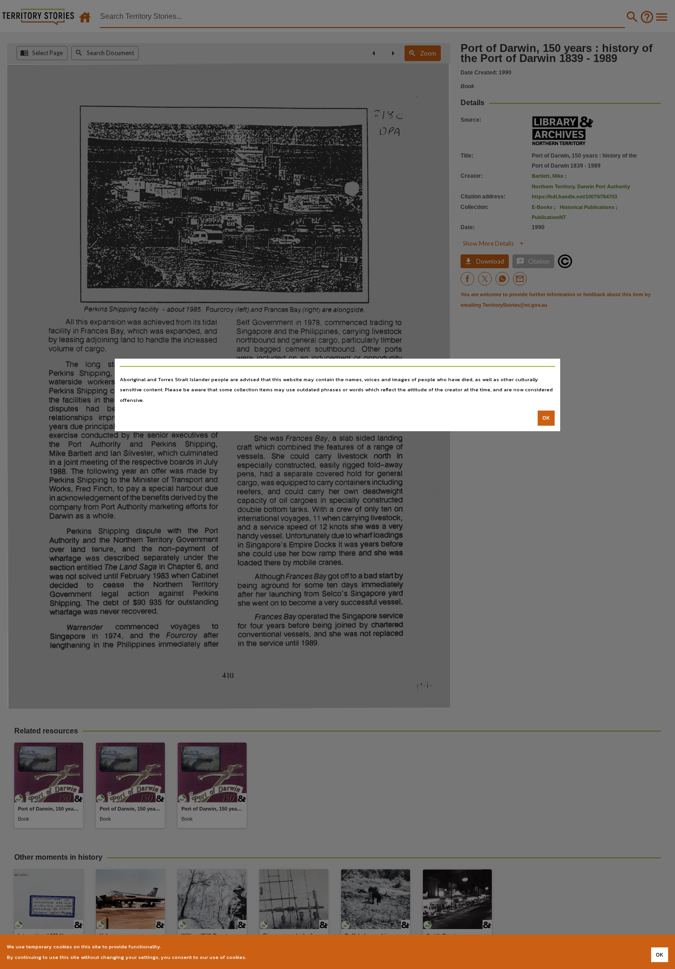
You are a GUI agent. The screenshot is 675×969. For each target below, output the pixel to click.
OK (546, 418)
